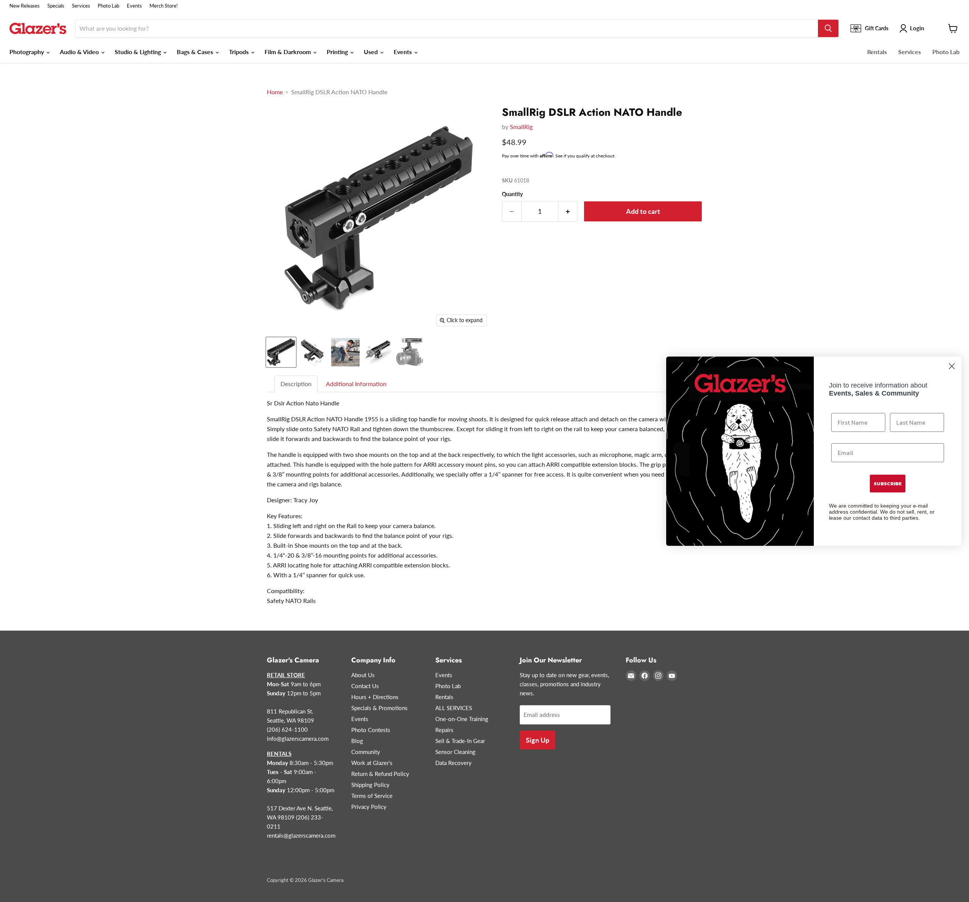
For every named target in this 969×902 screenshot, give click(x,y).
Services (81, 6)
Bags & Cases (196, 51)
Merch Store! (164, 6)
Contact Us (365, 685)
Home (275, 92)
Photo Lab (108, 6)
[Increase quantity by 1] (568, 211)
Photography (27, 51)
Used (371, 51)
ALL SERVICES (453, 707)
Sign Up (537, 740)
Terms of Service (372, 795)
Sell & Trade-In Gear (460, 740)
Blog (357, 740)
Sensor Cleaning (455, 751)
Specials (55, 6)
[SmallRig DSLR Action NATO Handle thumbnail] (281, 352)
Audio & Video (80, 51)
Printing (338, 51)
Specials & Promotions (379, 707)
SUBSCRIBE (888, 483)
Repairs (444, 729)
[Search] (828, 28)
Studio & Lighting (138, 51)
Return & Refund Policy (380, 773)
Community (365, 751)
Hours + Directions (375, 696)
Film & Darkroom (288, 51)
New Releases (24, 6)
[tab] (296, 384)
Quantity (512, 194)
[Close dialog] (951, 366)
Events (134, 6)
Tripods (239, 51)
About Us (363, 674)
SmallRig (521, 126)
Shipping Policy (370, 784)
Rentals (877, 51)
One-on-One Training (461, 718)
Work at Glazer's (372, 762)
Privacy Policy (368, 806)
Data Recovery (453, 762)
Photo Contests (370, 729)
